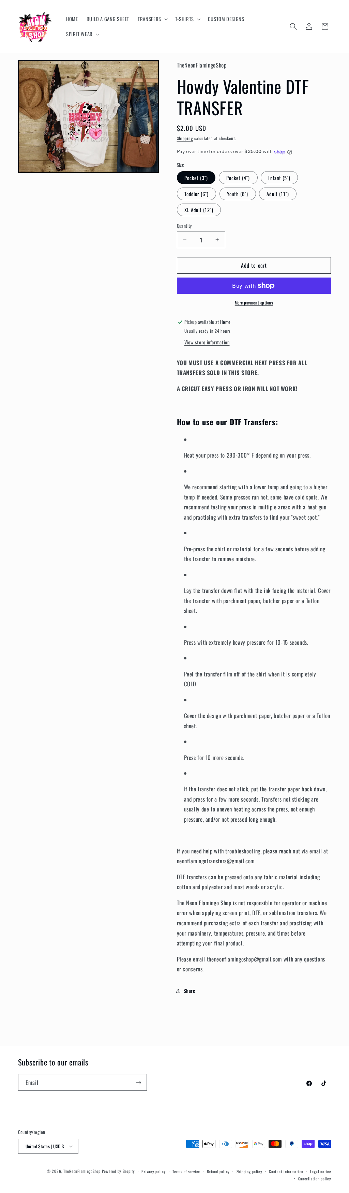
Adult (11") (278, 193)
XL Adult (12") (199, 209)
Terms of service (186, 1171)
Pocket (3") (196, 177)
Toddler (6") (196, 193)
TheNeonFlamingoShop (82, 1171)
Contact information (286, 1171)
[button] (152, 19)
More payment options (254, 303)
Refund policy (218, 1171)
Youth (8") (237, 193)
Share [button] (189, 990)
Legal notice (320, 1171)
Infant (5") (279, 177)
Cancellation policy (314, 1178)
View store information (207, 342)
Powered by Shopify (118, 1171)
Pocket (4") (238, 177)
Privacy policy (153, 1171)
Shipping (185, 138)
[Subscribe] (138, 1082)
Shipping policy (249, 1171)
